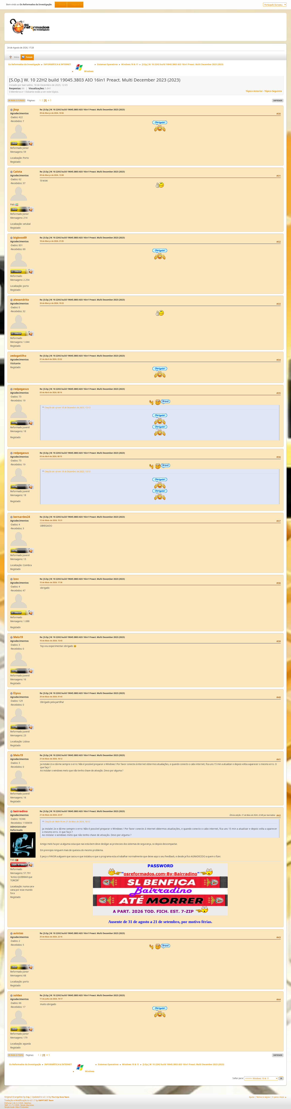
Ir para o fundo (16, 100)
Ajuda (251, 1097)
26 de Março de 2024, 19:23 (52, 303)
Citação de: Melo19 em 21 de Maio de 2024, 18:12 (67, 821)
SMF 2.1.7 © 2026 (11, 1105)
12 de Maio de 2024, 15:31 (51, 520)
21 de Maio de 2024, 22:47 (51, 815)
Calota (17, 171)
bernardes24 (21, 517)
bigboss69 (20, 237)
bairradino (20, 811)
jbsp (16, 109)
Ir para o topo (15, 1055)
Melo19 (18, 637)
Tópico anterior (254, 91)
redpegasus (21, 389)
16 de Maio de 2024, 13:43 (51, 640)
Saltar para (238, 1078)
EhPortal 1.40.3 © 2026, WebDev (17, 1103)
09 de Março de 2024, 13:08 (52, 175)
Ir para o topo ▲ (279, 1097)
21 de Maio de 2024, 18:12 (51, 758)
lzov (16, 579)
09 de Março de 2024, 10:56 (52, 113)
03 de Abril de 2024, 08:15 (51, 456)
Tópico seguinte (273, 91)
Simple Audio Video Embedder (16, 1107)
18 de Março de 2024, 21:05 (52, 241)
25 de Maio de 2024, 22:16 (51, 936)
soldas (17, 995)
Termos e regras (263, 1097)
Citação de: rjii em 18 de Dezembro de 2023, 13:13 (67, 407)
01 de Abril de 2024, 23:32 (51, 359)
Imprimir (277, 100)
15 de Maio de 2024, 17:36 (51, 582)
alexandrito (21, 300)
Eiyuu (17, 693)
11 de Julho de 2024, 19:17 (51, 998)
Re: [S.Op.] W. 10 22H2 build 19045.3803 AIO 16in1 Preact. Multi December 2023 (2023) (82, 109)
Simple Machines (27, 1105)
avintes (18, 933)
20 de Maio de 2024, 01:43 (51, 696)
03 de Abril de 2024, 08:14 (51, 392)
